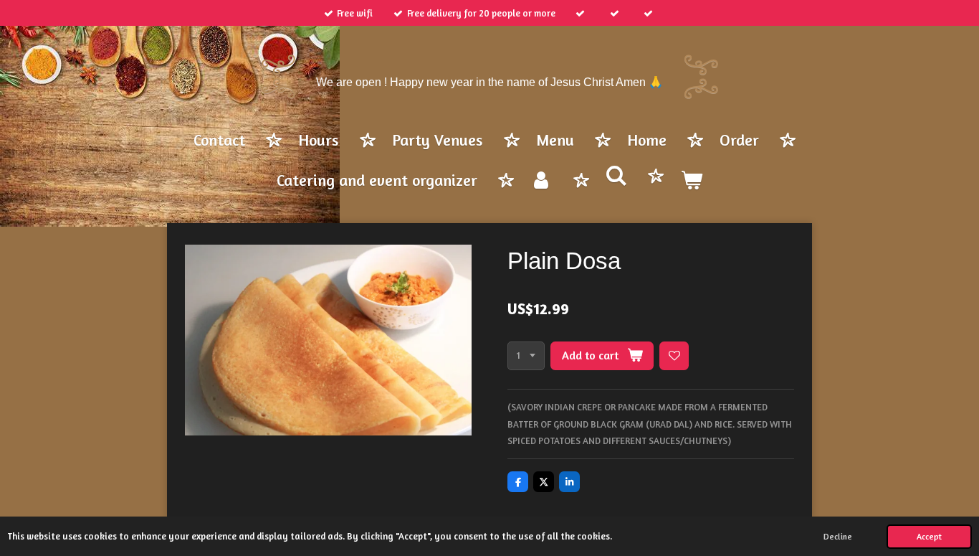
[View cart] (691, 181)
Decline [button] (837, 537)
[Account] (541, 181)
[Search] (617, 176)
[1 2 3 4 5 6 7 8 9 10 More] (526, 356)
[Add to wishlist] (674, 356)
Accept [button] (929, 537)
